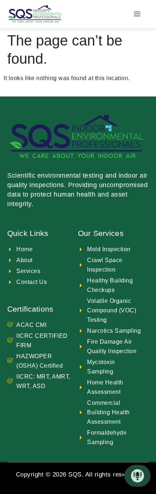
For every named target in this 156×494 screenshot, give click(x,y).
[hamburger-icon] (137, 14)
